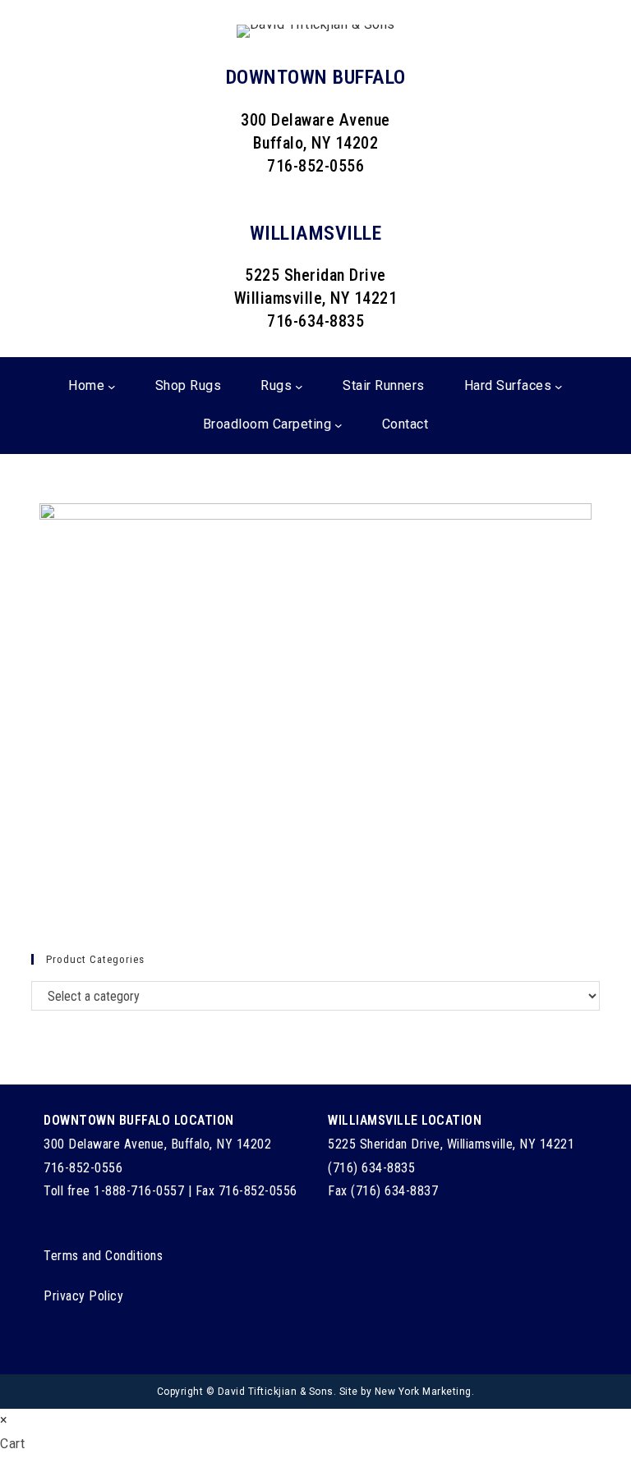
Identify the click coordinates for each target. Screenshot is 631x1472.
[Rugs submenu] (299, 387)
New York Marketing (423, 1391)
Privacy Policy (83, 1296)
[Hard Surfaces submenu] (559, 387)
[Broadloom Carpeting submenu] (338, 425)
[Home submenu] (112, 387)
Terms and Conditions (103, 1255)
